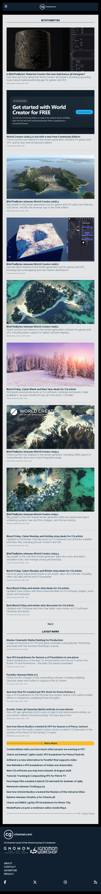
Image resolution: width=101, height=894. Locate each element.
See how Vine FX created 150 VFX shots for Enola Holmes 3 (41, 692)
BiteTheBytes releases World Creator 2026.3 (33, 201)
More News (50, 743)
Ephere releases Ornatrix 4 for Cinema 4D (31, 797)
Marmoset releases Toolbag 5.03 (26, 786)
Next (50, 624)
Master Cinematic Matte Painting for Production (35, 640)
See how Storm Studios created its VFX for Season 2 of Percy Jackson (47, 726)
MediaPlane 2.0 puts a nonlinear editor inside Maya (36, 807)
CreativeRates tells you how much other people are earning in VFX (46, 749)
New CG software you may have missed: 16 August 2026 (39, 770)
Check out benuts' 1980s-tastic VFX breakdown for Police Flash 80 (45, 754)
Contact (10, 866)
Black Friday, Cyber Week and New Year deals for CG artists (41, 389)
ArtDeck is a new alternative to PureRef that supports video (42, 760)
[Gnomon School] (16, 850)
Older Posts (88, 813)
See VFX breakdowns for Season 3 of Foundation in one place (43, 657)
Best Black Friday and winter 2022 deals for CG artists (38, 588)
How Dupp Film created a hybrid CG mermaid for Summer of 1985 (44, 781)
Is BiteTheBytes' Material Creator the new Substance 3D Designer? (46, 74)
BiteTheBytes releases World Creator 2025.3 (33, 451)
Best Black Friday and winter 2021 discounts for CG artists (40, 605)
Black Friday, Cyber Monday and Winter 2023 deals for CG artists (44, 570)
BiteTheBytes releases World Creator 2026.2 (33, 264)
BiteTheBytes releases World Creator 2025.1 (32, 514)
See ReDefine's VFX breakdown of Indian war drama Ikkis (39, 765)
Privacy (9, 874)
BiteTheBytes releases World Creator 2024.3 (33, 553)
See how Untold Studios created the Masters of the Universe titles (46, 792)
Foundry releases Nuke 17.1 (22, 674)
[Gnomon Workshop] (43, 850)
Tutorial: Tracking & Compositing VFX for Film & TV (36, 775)
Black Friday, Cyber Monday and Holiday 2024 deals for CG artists (45, 536)
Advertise (10, 870)
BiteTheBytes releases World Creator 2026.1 (33, 326)
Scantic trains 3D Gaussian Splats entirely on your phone (40, 709)
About (8, 863)
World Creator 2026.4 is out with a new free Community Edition (43, 136)
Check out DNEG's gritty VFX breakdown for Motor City (39, 802)
